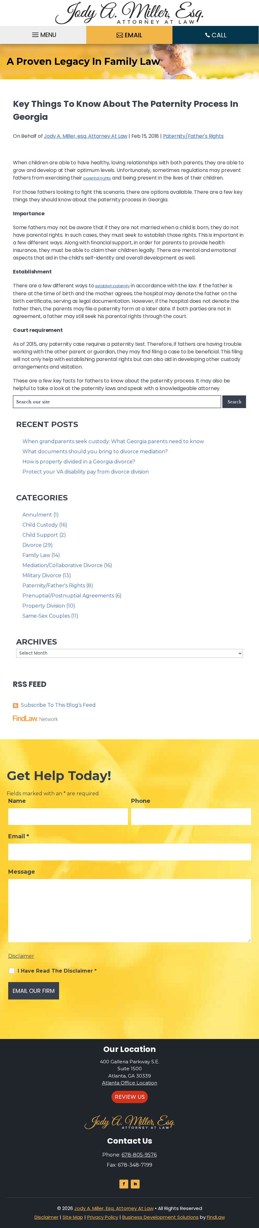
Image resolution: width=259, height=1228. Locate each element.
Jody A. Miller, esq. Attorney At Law (85, 136)
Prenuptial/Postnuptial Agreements (68, 596)
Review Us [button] (130, 1097)
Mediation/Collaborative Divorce (62, 565)
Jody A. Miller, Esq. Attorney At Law (114, 1208)
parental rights (97, 178)
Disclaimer (21, 956)
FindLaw (216, 1217)
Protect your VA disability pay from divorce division (85, 472)
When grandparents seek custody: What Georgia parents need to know (113, 441)
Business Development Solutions (160, 1217)
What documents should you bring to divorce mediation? (95, 452)
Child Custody (40, 525)
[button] (252, 1182)
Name (17, 800)
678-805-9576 (139, 1155)
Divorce (32, 545)
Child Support (40, 535)
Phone (140, 800)
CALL (219, 35)
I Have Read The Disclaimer (57, 971)
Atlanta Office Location (129, 1083)
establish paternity (112, 286)
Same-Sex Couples (46, 616)
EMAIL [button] (133, 35)
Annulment (37, 515)
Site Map (73, 1217)
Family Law (36, 555)
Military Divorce (41, 575)
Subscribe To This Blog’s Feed (58, 705)
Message (21, 871)
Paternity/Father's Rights (193, 136)
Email (18, 836)
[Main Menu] (43, 33)
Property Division (43, 606)
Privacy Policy (102, 1217)
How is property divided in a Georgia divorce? (78, 462)
